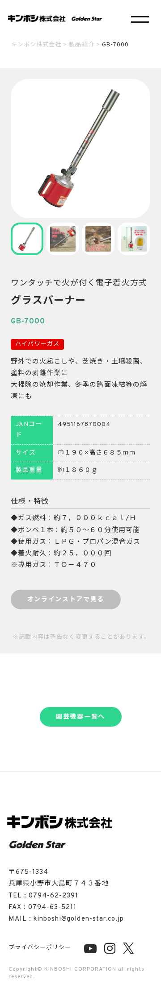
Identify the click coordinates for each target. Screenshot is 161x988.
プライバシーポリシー (39, 947)
